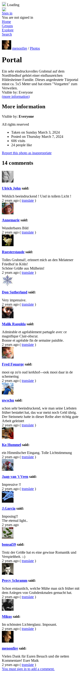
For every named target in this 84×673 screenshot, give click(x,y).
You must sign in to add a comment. (28, 669)
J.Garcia (8, 508)
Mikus (7, 616)
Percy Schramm (14, 580)
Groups (7, 26)
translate (28, 200)
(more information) (16, 97)
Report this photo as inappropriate (27, 153)
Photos (35, 48)
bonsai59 (9, 544)
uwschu (8, 400)
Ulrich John (11, 188)
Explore (8, 30)
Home (6, 22)
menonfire (19, 48)
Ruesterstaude (13, 252)
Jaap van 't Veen (15, 477)
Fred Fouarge (13, 364)
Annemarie (11, 220)
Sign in (7, 13)
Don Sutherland (14, 292)
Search (7, 34)
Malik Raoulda (14, 324)
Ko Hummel (11, 445)
